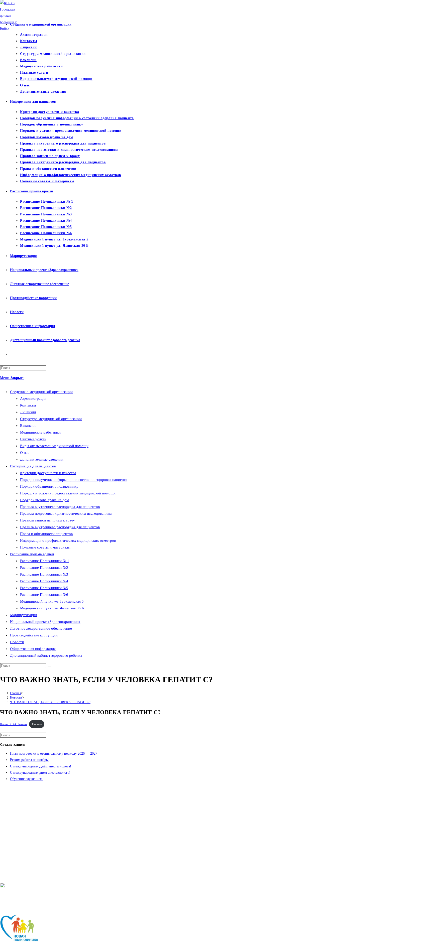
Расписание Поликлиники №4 (44, 581)
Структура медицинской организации (51, 419)
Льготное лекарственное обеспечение (41, 628)
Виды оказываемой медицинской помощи (54, 446)
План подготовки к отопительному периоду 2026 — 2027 (53, 753)
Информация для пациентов (33, 466)
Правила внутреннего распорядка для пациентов (60, 507)
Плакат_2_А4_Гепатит (13, 724)
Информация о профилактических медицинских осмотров (68, 540)
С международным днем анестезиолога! (40, 772)
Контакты (28, 405)
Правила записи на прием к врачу (47, 520)
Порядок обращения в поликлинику (49, 486)
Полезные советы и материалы (45, 547)
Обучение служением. (26, 779)
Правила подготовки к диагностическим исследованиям (66, 513)
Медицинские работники (40, 432)
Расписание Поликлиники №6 (44, 595)
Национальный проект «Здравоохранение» (45, 622)
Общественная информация (33, 649)
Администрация (33, 398)
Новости (17, 642)
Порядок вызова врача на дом (44, 500)
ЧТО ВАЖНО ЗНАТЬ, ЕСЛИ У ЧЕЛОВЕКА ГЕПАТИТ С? (50, 702)
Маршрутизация (23, 615)
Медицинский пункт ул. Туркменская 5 (52, 601)
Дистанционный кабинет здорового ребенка (46, 655)
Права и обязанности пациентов (46, 534)
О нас (24, 453)
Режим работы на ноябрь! (29, 760)
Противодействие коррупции (34, 635)
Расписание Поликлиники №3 (44, 574)
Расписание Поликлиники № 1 (44, 561)
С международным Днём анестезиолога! (40, 766)
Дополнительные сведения (41, 459)
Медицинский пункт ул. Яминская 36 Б (52, 608)
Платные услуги (33, 439)
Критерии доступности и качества (48, 473)
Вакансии (28, 426)
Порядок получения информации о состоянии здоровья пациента (73, 480)
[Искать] (49, 666)
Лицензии (28, 412)
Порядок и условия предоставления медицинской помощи (68, 493)
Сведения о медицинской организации (41, 392)
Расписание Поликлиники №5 (44, 588)
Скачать (37, 724)
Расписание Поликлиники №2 (44, 568)
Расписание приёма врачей (32, 554)
